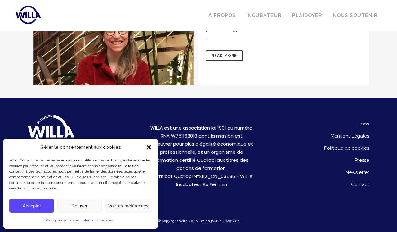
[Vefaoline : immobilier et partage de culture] (113, 42)
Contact (360, 184)
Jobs (364, 124)
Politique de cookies (62, 220)
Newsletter (357, 172)
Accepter (32, 205)
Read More (224, 55)
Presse (362, 160)
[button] (149, 147)
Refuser (79, 205)
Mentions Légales (98, 220)
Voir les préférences (128, 205)
